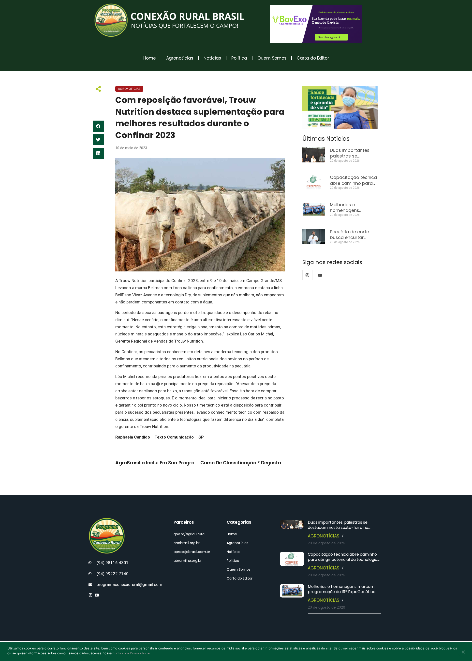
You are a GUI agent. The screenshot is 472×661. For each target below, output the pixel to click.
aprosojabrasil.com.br (192, 551)
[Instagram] (307, 275)
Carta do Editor (313, 58)
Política (239, 58)
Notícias (212, 58)
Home (149, 58)
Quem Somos (271, 58)
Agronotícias (179, 58)
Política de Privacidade (131, 653)
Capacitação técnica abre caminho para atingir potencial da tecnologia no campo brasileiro (342, 559)
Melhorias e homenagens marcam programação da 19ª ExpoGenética (341, 589)
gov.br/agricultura (189, 534)
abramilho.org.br (188, 560)
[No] (463, 652)
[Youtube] (320, 275)
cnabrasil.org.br (187, 542)
